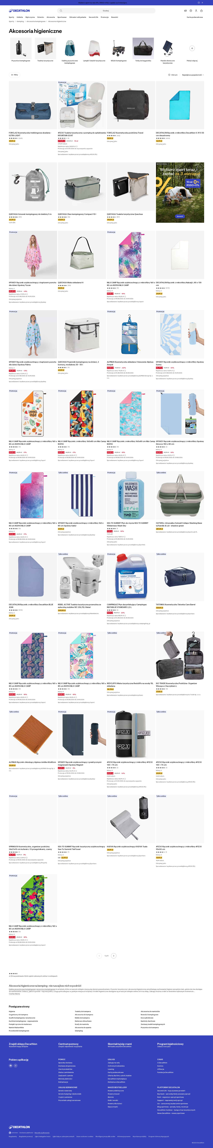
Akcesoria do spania (83, 1027)
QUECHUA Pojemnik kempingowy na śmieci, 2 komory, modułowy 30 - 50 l (78, 363)
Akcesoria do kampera (84, 1015)
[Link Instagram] (15, 1065)
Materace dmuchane (83, 1021)
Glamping (79, 1031)
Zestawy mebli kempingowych (153, 1024)
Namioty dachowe (148, 1021)
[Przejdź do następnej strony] (113, 955)
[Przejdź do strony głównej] (19, 10)
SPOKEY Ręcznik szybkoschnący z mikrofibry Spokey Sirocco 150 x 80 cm (180, 442)
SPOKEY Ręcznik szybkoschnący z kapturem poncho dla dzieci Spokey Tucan (33, 283)
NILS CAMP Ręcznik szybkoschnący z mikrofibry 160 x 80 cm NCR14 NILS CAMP (131, 283)
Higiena (12, 1011)
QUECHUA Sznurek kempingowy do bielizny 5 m (30, 214)
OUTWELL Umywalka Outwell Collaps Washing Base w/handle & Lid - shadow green (179, 524)
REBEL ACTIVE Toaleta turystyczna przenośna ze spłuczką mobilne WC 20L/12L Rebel (80, 605)
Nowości (114, 17)
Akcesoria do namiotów (150, 1011)
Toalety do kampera (83, 1011)
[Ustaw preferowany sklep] (185, 10)
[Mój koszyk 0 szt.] (201, 10)
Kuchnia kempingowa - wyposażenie (23, 1021)
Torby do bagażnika (143, 61)
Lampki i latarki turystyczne (94, 61)
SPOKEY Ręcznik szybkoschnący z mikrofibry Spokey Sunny (180, 363)
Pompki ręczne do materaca (20, 1024)
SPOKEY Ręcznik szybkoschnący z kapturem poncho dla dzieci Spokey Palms (33, 363)
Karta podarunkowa (195, 17)
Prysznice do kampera (150, 1027)
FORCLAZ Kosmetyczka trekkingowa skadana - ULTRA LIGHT (30, 134)
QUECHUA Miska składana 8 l (71, 282)
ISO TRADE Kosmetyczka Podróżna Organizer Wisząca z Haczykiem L (176, 684)
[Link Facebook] (10, 1065)
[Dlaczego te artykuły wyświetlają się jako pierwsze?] (169, 75)
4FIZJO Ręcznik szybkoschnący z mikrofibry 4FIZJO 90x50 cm (179, 847)
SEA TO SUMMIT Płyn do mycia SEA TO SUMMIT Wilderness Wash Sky (128, 524)
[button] (77, 146)
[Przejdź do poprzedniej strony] (99, 955)
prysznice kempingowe (46, 989)
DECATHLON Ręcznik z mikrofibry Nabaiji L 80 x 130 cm (179, 283)
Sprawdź (180, 216)
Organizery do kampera (18, 1015)
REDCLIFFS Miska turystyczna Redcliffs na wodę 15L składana (130, 684)
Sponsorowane (162, 164)
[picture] (33, 105)
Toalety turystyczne (45, 61)
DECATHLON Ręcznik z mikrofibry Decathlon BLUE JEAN (31, 605)
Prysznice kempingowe (21, 61)
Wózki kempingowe (119, 61)
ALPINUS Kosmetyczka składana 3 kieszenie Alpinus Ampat (130, 363)
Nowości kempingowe (149, 1015)
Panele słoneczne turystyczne (168, 62)
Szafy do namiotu (82, 1024)
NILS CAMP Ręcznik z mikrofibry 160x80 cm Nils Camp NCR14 (82, 442)
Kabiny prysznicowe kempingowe (70, 62)
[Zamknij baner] (202, 2)
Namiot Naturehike (16, 1027)
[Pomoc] (190, 10)
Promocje (105, 17)
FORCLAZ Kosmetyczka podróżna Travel (125, 133)
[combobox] (193, 75)
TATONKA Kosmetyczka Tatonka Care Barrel (175, 604)
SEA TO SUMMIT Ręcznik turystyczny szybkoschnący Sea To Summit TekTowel (81, 847)
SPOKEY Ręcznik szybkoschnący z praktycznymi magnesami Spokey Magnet (80, 763)
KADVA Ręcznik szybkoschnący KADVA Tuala (127, 846)
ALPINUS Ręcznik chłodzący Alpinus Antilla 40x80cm (32, 762)
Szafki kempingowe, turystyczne (22, 1018)
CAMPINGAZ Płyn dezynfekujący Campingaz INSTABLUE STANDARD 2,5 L (127, 605)
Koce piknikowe (147, 1018)
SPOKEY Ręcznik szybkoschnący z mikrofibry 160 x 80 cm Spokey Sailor (81, 524)
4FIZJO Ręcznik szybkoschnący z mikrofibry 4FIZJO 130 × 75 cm (130, 763)
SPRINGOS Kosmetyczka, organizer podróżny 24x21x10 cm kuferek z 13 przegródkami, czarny (30, 847)
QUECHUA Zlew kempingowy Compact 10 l (77, 214)
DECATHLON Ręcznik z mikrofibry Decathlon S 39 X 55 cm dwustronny (180, 134)
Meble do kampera (82, 1018)
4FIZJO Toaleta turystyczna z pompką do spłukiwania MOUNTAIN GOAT (82, 134)
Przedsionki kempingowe (19, 1031)
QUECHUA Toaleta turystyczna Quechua (125, 214)
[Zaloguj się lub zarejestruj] (196, 10)
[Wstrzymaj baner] (199, 2)
